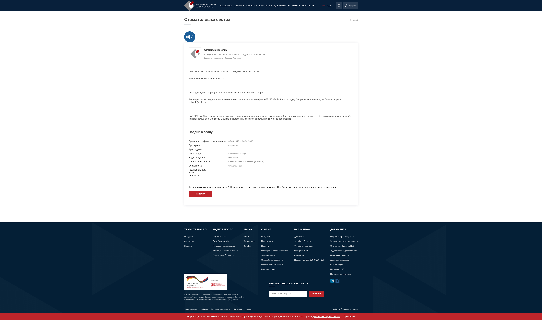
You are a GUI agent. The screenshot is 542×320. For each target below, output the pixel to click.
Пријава (200, 194)
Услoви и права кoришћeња (196, 309)
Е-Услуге (264, 5)
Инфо (295, 5)
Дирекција (299, 236)
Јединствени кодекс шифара (343, 250)
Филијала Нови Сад (303, 246)
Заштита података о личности (344, 241)
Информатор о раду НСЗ (342, 236)
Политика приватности (340, 274)
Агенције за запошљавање (225, 250)
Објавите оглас (220, 236)
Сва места (299, 255)
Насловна (226, 5)
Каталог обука (336, 264)
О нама (238, 5)
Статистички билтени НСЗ (342, 246)
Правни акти (267, 241)
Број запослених (269, 269)
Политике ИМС (337, 269)
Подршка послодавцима (224, 246)
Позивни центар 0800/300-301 (309, 260)
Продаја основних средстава (274, 250)
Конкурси (188, 236)
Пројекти (188, 246)
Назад (354, 20)
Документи (281, 5)
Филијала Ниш (301, 250)
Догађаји (248, 246)
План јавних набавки (339, 255)
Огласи (250, 5)
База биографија (221, 241)
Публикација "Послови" (223, 255)
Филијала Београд (302, 241)
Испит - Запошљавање (272, 264)
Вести (246, 236)
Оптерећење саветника (272, 260)
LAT (329, 5)
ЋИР (324, 5)
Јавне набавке (268, 255)
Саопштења (249, 241)
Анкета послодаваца (339, 260)
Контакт (307, 5)
